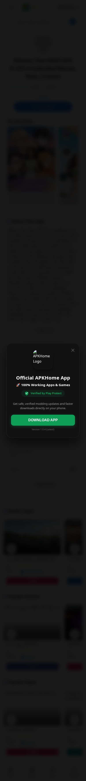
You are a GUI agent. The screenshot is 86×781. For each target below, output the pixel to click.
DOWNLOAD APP (43, 420)
